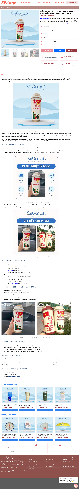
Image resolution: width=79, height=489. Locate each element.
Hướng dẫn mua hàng (68, 457)
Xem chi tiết (10, 409)
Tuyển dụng (31, 468)
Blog (62, 2)
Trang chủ (3, 7)
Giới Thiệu (24, 2)
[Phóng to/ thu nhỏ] (4, 482)
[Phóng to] (2, 46)
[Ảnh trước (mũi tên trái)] (1, 487)
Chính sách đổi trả (67, 461)
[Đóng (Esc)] (1, 482)
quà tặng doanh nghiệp (6, 463)
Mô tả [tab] (2, 73)
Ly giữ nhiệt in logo (9, 384)
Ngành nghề (55, 2)
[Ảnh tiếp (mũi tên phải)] (4, 487)
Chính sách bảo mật (67, 464)
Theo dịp (38, 2)
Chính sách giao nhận (68, 459)
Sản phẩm (31, 2)
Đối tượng (46, 2)
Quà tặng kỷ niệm (10, 7)
